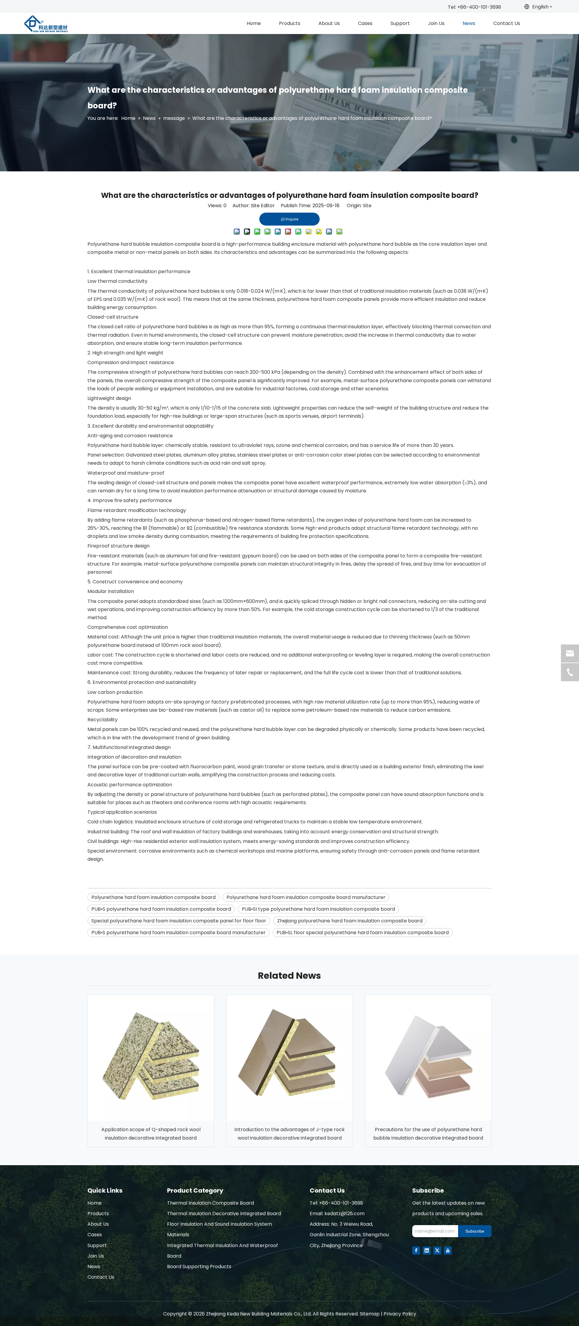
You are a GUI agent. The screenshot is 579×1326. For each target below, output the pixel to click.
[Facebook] (416, 1250)
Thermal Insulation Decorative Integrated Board (224, 1213)
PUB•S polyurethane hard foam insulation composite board (161, 909)
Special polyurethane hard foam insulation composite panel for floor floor (178, 920)
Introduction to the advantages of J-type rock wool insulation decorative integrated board (289, 1133)
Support (97, 1245)
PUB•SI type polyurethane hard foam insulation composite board (318, 909)
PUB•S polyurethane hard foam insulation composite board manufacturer (178, 932)
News (93, 1266)
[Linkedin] (427, 1250)
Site (367, 205)
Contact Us (100, 1277)
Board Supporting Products (199, 1266)
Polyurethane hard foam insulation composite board (153, 897)
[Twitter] (437, 1250)
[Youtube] (448, 1250)
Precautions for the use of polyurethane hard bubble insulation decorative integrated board (428, 1133)
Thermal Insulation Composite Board (210, 1203)
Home (94, 1203)
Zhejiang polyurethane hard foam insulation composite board (349, 920)
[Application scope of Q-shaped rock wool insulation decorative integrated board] (151, 1058)
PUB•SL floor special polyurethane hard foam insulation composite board (363, 932)
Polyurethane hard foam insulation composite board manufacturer (305, 897)
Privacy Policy (400, 1313)
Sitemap (370, 1313)
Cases (94, 1234)
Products (98, 1213)
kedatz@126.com (344, 1213)
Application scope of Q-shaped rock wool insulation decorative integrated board (151, 1133)
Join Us (95, 1256)
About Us (98, 1224)
